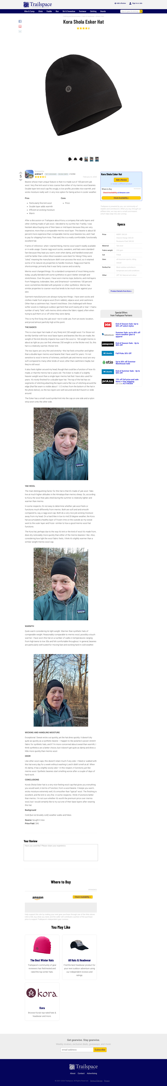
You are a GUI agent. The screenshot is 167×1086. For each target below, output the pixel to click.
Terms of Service (96, 1081)
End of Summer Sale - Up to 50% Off (128, 372)
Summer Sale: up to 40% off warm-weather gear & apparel (128, 334)
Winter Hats (100, 16)
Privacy (107, 1081)
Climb (40, 11)
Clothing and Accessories (72, 16)
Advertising (92, 1073)
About (72, 1073)
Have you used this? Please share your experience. (45, 846)
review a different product (122, 184)
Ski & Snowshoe (69, 11)
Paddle (49, 11)
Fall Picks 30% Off (123, 353)
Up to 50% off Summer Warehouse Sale (125, 362)
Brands (103, 11)
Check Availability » (121, 198)
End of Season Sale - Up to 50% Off (127, 344)
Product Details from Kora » (121, 291)
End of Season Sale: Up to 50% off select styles (127, 325)
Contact (81, 1073)
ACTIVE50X (128, 383)
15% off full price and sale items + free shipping (127, 380)
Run (57, 11)
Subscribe (100, 1049)
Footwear (82, 11)
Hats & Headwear (88, 16)
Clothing (93, 11)
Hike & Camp (29, 11)
